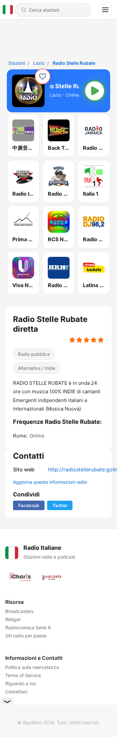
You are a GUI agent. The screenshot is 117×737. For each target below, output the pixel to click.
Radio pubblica (34, 354)
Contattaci (16, 691)
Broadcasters (19, 611)
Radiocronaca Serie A (28, 627)
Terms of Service (23, 675)
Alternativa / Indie (36, 368)
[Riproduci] (94, 90)
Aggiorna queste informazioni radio (50, 482)
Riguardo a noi (20, 683)
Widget (12, 619)
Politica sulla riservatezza (32, 667)
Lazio (39, 63)
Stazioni (16, 63)
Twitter (59, 505)
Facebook (28, 505)
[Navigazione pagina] (105, 9)
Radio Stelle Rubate (74, 63)
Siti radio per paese (25, 635)
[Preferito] (42, 76)
